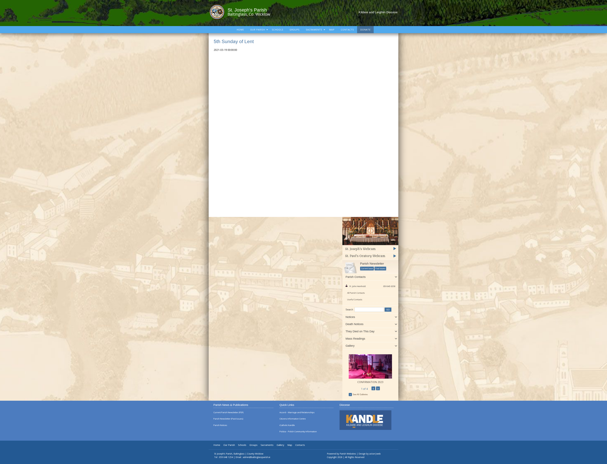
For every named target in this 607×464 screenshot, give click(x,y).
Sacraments (314, 29)
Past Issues (380, 268)
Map (331, 29)
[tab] (370, 277)
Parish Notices (220, 425)
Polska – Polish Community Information (298, 432)
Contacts (347, 29)
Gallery (280, 445)
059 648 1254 (226, 457)
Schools (277, 29)
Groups (295, 29)
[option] (370, 369)
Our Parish (257, 29)
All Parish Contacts (356, 292)
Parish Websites (348, 453)
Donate (365, 29)
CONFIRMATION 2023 (370, 382)
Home (240, 29)
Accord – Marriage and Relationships (297, 412)
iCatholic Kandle (287, 425)
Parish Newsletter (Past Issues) (228, 419)
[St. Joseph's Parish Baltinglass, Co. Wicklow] (218, 12)
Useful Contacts (354, 299)
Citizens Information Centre (292, 419)
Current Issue (367, 268)
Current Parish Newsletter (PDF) (228, 412)
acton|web (375, 453)
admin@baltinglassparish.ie (256, 457)
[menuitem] (240, 29)
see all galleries (360, 394)
